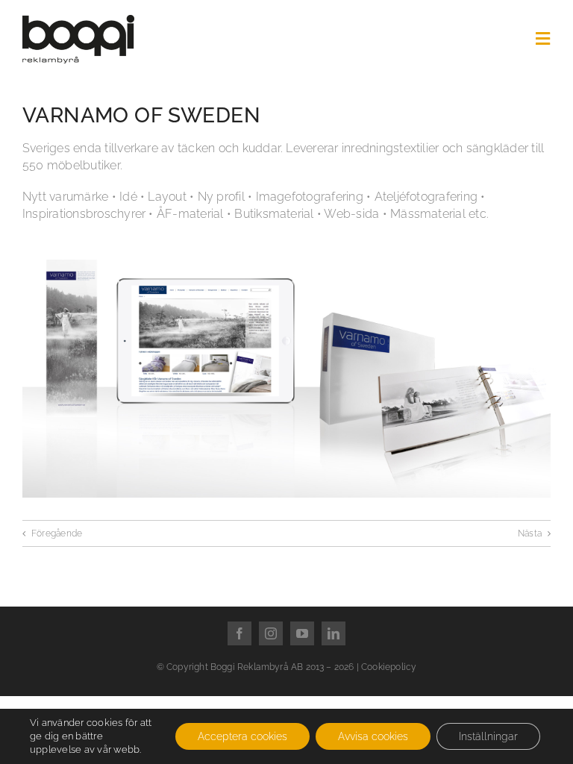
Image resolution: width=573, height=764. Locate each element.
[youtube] (302, 633)
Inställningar (488, 736)
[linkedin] (333, 633)
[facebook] (239, 633)
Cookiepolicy (388, 667)
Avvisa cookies (373, 736)
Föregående (56, 533)
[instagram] (271, 633)
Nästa (530, 533)
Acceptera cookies (242, 736)
